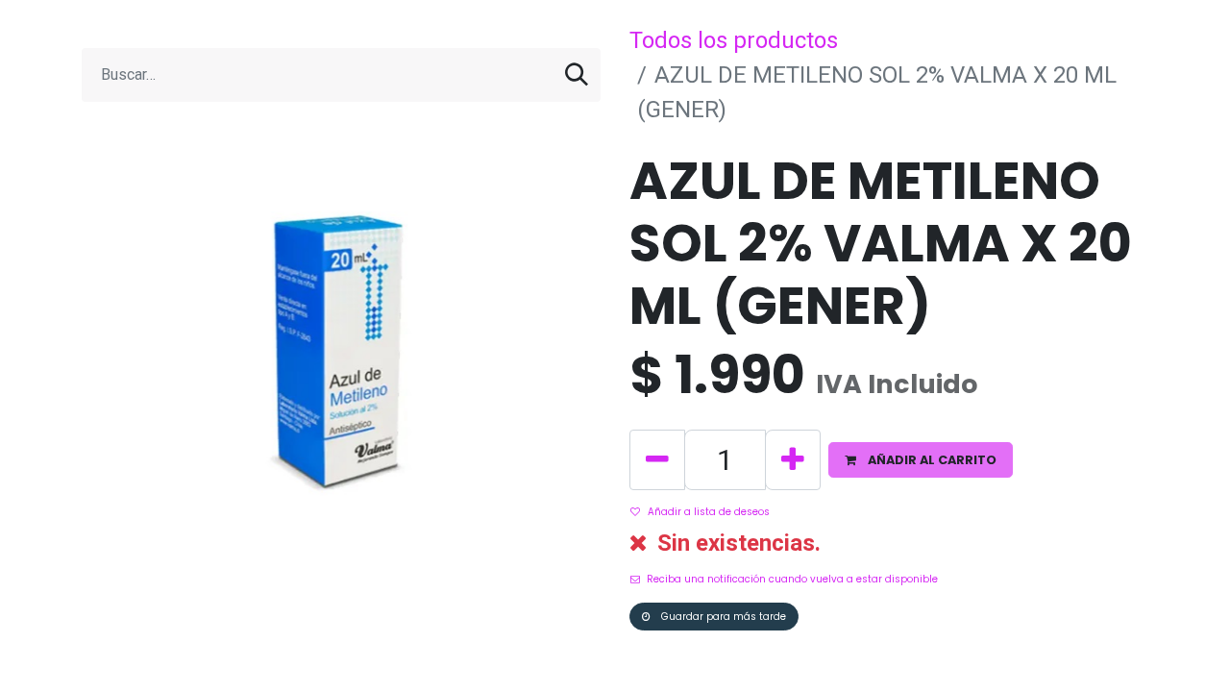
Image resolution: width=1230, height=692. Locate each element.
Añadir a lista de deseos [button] (709, 512)
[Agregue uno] (793, 460)
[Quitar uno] (657, 460)
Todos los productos (733, 40)
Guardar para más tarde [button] (722, 616)
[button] (920, 460)
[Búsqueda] (577, 75)
